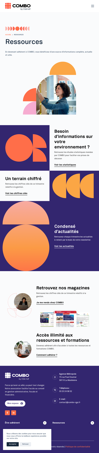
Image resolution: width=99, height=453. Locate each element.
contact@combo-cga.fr (69, 402)
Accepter (12, 444)
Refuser (25, 444)
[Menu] (92, 6)
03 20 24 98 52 (65, 391)
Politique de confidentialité (78, 447)
